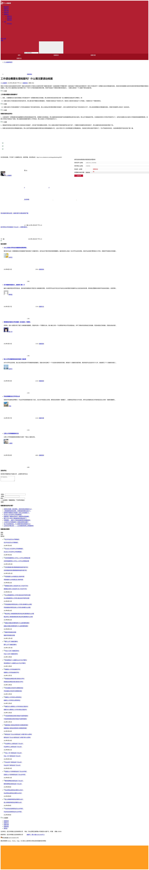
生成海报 (26, 199)
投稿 (2, 40)
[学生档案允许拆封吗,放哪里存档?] (13, 688)
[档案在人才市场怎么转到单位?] (13, 697)
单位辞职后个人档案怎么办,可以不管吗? (15, 663)
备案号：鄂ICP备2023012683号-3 (36, 834)
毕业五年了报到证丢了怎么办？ (12, 765)
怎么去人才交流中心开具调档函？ (13, 514)
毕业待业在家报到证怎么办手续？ (13, 811)
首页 (19, 55)
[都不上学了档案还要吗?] (11, 641)
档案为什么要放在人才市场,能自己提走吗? (15, 709)
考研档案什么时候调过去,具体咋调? (13, 579)
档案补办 (6, 8)
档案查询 (56, 55)
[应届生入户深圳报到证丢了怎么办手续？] (15, 771)
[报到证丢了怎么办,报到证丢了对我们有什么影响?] (18, 734)
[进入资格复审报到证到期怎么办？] (14, 799)
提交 (2, 502)
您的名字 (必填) (78, 162)
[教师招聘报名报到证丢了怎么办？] (14, 780)
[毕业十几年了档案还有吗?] (11, 650)
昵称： (3, 494)
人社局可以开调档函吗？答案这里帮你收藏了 (16, 522)
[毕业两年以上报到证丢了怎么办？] (14, 743)
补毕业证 (9, 23)
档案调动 (9, 20)
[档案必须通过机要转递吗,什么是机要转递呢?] (16, 623)
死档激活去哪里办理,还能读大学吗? (13, 681)
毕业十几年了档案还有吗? (11, 654)
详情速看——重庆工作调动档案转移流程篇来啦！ (17, 520)
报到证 (5, 828)
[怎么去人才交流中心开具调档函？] (14, 548)
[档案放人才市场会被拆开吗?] (12, 669)
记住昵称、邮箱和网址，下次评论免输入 (13, 500)
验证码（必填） (86, 169)
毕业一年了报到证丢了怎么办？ (12, 756)
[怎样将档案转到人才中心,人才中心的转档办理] (17, 558)
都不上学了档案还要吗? (10, 644)
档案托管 (6, 10)
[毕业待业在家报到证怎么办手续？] (14, 808)
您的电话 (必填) (78, 166)
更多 (5, 21)
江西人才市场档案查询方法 (11, 433)
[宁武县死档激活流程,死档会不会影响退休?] (16, 715)
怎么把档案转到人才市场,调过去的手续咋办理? (16, 598)
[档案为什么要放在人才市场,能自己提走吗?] (16, 706)
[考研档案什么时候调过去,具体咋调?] (14, 576)
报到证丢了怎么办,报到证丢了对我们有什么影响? (17, 737)
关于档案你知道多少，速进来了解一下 (14, 284)
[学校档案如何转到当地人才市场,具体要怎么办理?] (18, 604)
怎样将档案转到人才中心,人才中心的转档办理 (16, 561)
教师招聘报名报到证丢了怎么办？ (13, 784)
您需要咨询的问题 (79, 172)
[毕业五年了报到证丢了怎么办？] (13, 762)
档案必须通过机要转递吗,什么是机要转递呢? (16, 626)
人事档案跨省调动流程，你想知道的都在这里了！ (17, 511)
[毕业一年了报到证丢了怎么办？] (13, 753)
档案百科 (6, 12)
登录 (2, 38)
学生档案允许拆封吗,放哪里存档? (13, 691)
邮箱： (3, 496)
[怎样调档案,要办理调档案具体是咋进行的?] (16, 567)
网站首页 (6, 7)
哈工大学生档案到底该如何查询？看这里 (15, 359)
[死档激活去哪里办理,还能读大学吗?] (14, 678)
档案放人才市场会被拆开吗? (11, 672)
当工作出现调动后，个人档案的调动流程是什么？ (17, 524)
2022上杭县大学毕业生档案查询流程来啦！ (15, 247)
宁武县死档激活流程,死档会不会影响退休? (15, 719)
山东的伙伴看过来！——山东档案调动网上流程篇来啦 (19, 525)
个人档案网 (4, 83)
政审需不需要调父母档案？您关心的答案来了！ (17, 512)
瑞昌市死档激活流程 (9, 635)
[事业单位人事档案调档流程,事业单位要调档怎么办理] (19, 613)
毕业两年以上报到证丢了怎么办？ (13, 746)
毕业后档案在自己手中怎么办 (12, 396)
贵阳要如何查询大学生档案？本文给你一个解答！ (17, 322)
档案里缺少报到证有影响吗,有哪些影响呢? (15, 728)
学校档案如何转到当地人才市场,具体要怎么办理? (17, 607)
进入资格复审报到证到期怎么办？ (13, 802)
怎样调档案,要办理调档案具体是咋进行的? (15, 570)
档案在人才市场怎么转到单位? (12, 700)
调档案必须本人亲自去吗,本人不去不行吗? (15, 589)
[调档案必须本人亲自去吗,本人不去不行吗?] (16, 585)
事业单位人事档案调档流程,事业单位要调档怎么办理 (18, 616)
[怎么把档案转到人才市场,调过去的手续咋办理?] (17, 595)
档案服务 (6, 14)
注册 (4, 38)
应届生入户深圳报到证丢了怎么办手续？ (15, 774)
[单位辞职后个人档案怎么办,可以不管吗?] (15, 660)
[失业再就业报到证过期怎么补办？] (14, 790)
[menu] (1, 1)
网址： (2, 498)
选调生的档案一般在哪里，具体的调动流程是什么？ (18, 509)
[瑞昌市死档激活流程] (10, 632)
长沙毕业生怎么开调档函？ (11, 542)
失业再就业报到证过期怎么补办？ (13, 793)
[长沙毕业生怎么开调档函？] (12, 539)
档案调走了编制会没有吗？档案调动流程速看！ (17, 516)
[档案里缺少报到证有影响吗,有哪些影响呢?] (16, 725)
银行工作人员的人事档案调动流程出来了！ (15, 518)
